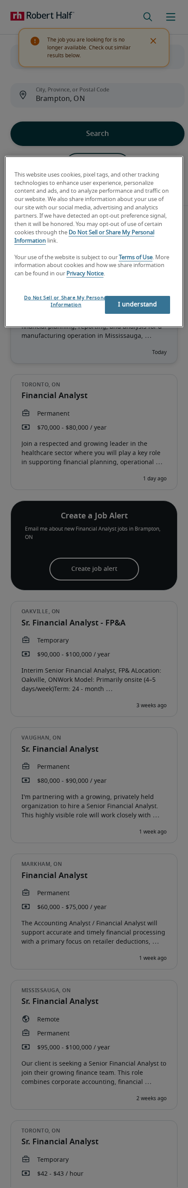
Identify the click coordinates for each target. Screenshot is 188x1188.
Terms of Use (136, 258)
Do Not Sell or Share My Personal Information (66, 301)
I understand (137, 305)
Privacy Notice (85, 274)
